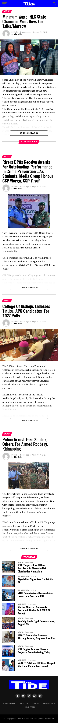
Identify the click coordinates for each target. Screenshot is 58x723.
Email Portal (30, 707)
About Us (35, 703)
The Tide (18, 34)
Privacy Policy (49, 703)
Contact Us (23, 703)
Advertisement (9, 703)
